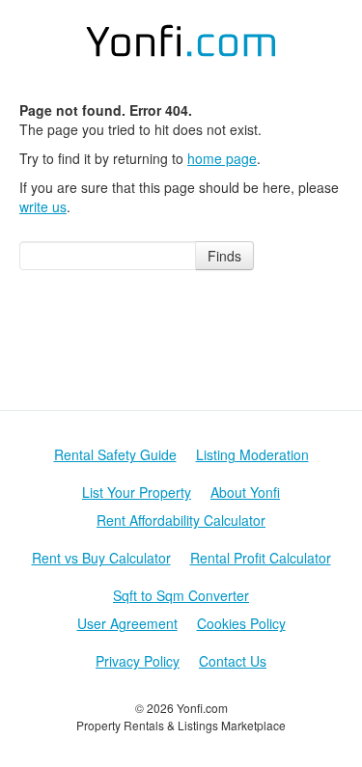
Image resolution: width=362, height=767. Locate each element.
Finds (224, 255)
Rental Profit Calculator (260, 557)
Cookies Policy (241, 623)
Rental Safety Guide (115, 454)
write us (43, 206)
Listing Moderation (252, 454)
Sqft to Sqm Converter (181, 595)
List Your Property (136, 492)
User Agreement (127, 623)
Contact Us (232, 661)
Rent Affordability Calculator (181, 520)
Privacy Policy (138, 661)
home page (222, 158)
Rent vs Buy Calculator (101, 557)
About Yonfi (245, 492)
